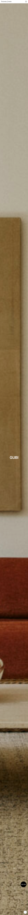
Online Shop (23, 884)
